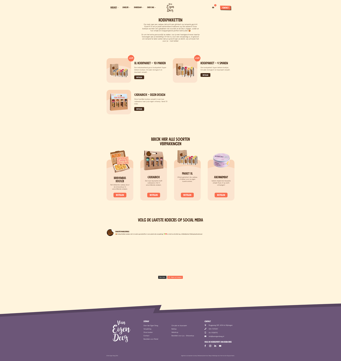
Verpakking (147, 329)
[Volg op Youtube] (220, 346)
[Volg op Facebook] (205, 346)
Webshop (113, 7)
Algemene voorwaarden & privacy (189, 355)
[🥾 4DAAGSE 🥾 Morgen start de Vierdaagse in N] (186, 265)
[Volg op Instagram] (210, 346)
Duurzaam (138, 7)
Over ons (150, 7)
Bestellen (139, 77)
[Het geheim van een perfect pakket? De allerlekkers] (219, 247)
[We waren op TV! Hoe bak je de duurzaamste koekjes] (154, 247)
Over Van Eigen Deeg (151, 325)
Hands (232, 355)
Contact (225, 8)
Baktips (174, 329)
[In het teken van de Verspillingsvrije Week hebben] (122, 265)
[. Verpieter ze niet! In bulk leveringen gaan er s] (219, 265)
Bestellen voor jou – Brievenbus (182, 336)
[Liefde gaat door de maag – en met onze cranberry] (186, 247)
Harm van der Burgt (225, 355)
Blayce (210, 355)
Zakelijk (125, 7)
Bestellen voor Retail (151, 339)
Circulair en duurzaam (179, 325)
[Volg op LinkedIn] (215, 346)
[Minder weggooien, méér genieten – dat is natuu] (122, 247)
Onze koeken (148, 332)
